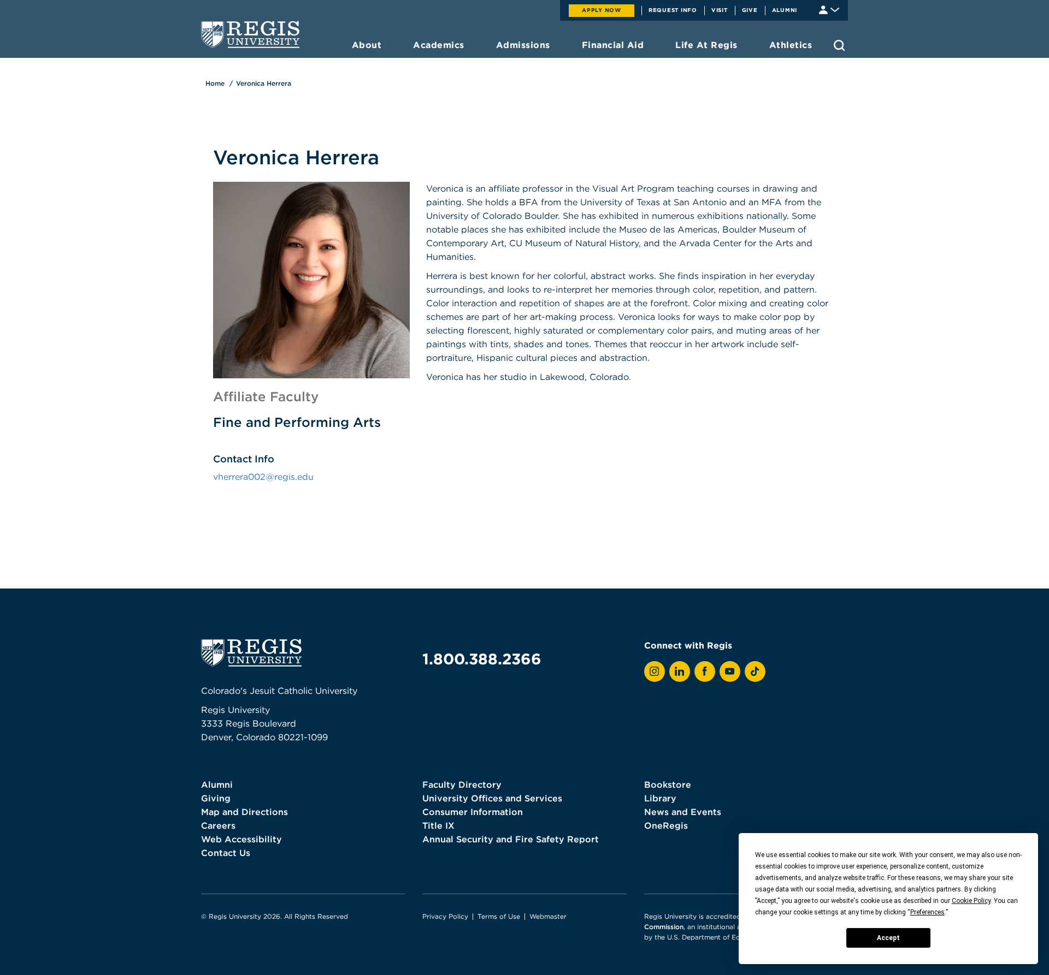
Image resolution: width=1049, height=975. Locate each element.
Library (660, 798)
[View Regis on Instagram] (654, 671)
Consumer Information (472, 811)
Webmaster (548, 916)
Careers (218, 825)
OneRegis (666, 825)
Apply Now (601, 10)
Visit (719, 10)
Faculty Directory (462, 784)
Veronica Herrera (263, 83)
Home (215, 83)
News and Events (682, 811)
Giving (216, 798)
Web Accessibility (241, 839)
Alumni (785, 10)
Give (750, 10)
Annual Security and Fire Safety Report (510, 839)
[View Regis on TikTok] (755, 671)
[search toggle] (839, 45)
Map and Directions (244, 811)
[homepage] (250, 34)
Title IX (438, 825)
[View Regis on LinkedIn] (679, 671)
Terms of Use (499, 916)
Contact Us (225, 852)
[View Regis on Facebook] (704, 671)
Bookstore (667, 784)
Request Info (673, 10)
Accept (888, 938)
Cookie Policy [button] (971, 901)
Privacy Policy (445, 916)
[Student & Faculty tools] (829, 9)
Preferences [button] (927, 912)
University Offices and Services (492, 798)
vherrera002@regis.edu (263, 476)
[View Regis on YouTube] (730, 671)
